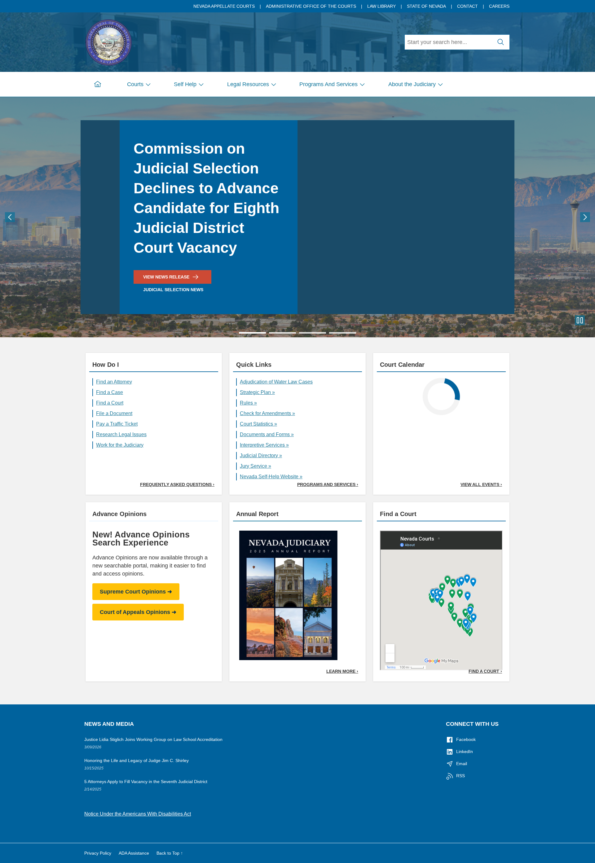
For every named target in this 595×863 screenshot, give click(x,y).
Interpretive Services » (264, 445)
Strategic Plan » (257, 392)
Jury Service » (255, 466)
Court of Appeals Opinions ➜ (138, 612)
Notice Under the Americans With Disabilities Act (137, 814)
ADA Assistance (134, 853)
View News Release (166, 276)
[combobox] (448, 42)
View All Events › (481, 484)
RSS (460, 775)
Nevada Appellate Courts (224, 6)
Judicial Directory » (261, 455)
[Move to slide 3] (342, 333)
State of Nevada (426, 6)
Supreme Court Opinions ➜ (136, 592)
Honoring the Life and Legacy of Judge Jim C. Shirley (136, 760)
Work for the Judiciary (119, 445)
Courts (135, 84)
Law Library (381, 6)
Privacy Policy (97, 853)
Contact (467, 6)
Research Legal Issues (121, 434)
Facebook (466, 739)
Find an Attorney (114, 381)
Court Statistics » (258, 424)
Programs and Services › (327, 484)
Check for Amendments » (267, 413)
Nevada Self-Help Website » (271, 476)
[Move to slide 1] (282, 333)
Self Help (185, 84)
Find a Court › (485, 671)
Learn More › (342, 671)
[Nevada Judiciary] (108, 41)
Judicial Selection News (173, 289)
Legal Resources (248, 84)
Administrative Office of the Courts (311, 6)
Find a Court (109, 402)
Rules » (248, 402)
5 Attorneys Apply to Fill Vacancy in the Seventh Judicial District (145, 781)
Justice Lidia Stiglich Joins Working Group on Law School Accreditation (153, 739)
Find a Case (109, 392)
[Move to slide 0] (252, 333)
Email (461, 763)
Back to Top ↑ (169, 853)
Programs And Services (328, 84)
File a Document (114, 413)
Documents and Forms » (267, 434)
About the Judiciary (412, 84)
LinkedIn (464, 751)
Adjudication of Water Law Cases (276, 381)
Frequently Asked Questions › (177, 484)
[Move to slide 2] (312, 333)
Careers (499, 6)
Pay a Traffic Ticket (117, 424)
